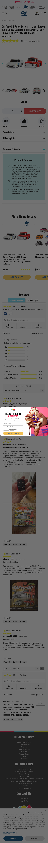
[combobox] (5, 426)
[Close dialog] (47, 408)
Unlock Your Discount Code (13, 433)
